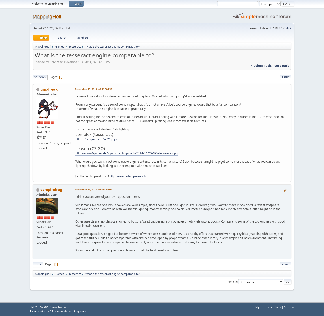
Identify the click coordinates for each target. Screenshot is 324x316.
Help (257, 307)
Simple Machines (59, 307)
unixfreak (49, 89)
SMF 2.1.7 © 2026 (39, 307)
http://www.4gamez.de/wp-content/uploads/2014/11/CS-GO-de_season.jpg (126, 153)
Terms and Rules (272, 307)
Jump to (232, 282)
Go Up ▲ (289, 307)
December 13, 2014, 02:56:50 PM (93, 89)
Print (285, 77)
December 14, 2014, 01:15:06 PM (93, 189)
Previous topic (261, 66)
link (289, 28)
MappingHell (46, 16)
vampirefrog (51, 189)
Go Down (40, 77)
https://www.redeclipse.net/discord (131, 176)
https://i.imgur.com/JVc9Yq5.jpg (96, 139)
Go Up (38, 264)
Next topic (281, 66)
